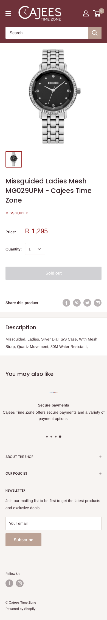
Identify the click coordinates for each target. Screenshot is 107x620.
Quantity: (13, 249)
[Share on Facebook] (66, 303)
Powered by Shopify (20, 609)
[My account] (86, 13)
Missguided (16, 213)
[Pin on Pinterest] (77, 303)
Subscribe (23, 539)
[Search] (95, 33)
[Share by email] (98, 303)
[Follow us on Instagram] (20, 583)
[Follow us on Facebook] (9, 583)
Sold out (54, 273)
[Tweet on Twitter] (87, 303)
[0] (97, 13)
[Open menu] (8, 13)
